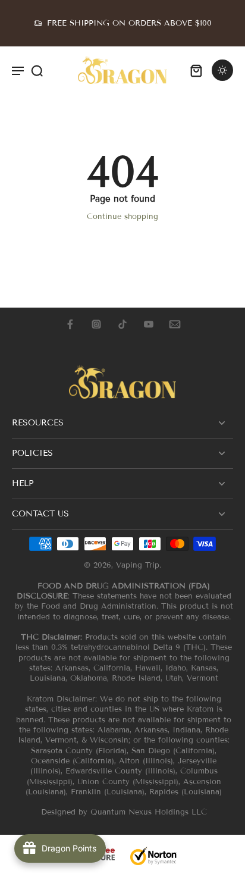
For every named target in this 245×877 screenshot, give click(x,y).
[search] (37, 70)
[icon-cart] (196, 70)
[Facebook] (70, 324)
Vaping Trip (137, 565)
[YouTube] (149, 324)
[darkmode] (222, 70)
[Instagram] (96, 324)
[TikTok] (122, 324)
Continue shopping (122, 216)
